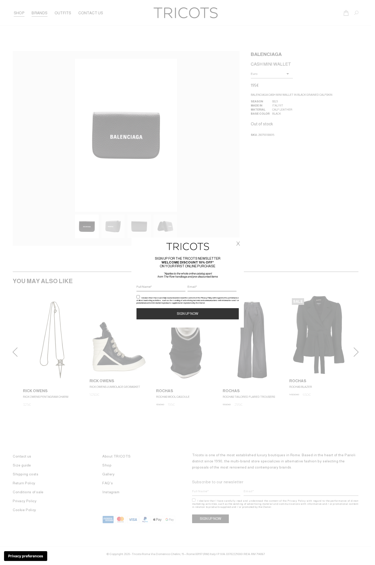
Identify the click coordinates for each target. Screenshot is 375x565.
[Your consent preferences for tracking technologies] (25, 556)
